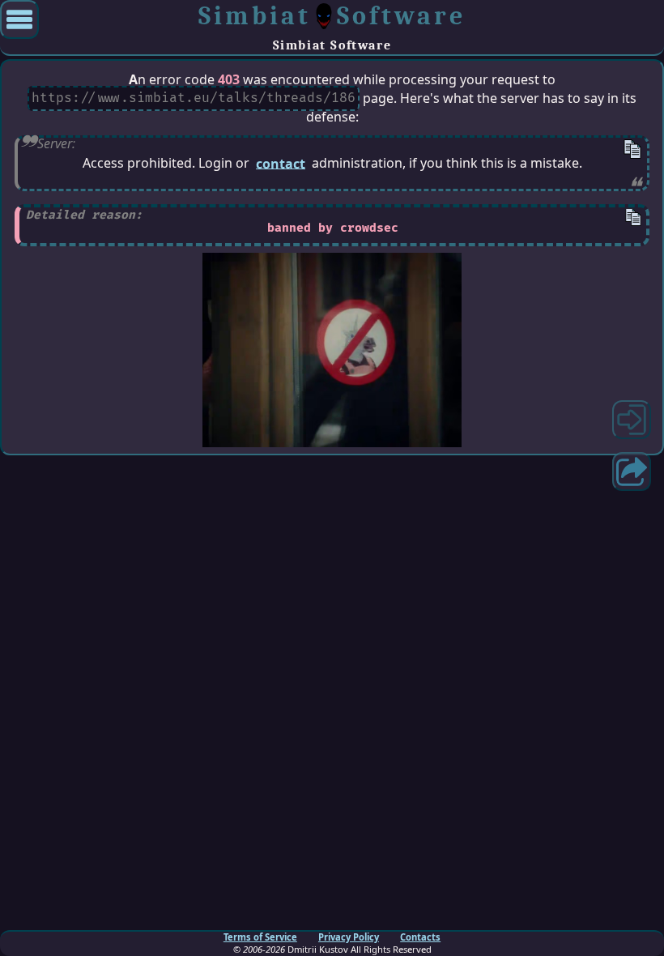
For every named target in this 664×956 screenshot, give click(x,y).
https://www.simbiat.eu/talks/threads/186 (193, 99)
